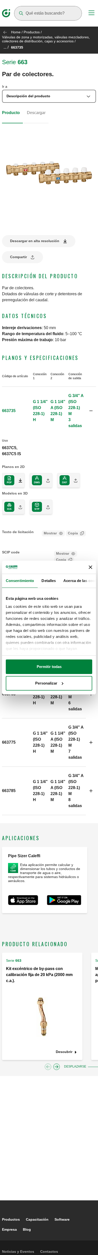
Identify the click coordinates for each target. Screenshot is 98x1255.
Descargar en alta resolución (34, 241)
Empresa (9, 1229)
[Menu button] (91, 13)
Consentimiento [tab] (20, 580)
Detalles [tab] (48, 580)
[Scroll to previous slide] (48, 1067)
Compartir (18, 257)
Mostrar (50, 533)
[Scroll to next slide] (56, 1067)
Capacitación (37, 1219)
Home (16, 32)
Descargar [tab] (36, 113)
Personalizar (46, 683)
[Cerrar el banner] (90, 567)
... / (6, 47)
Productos (32, 32)
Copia (73, 533)
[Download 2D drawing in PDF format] (18, 480)
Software (62, 1219)
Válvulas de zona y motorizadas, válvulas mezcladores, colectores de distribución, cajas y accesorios (46, 39)
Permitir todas (49, 666)
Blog (27, 1229)
